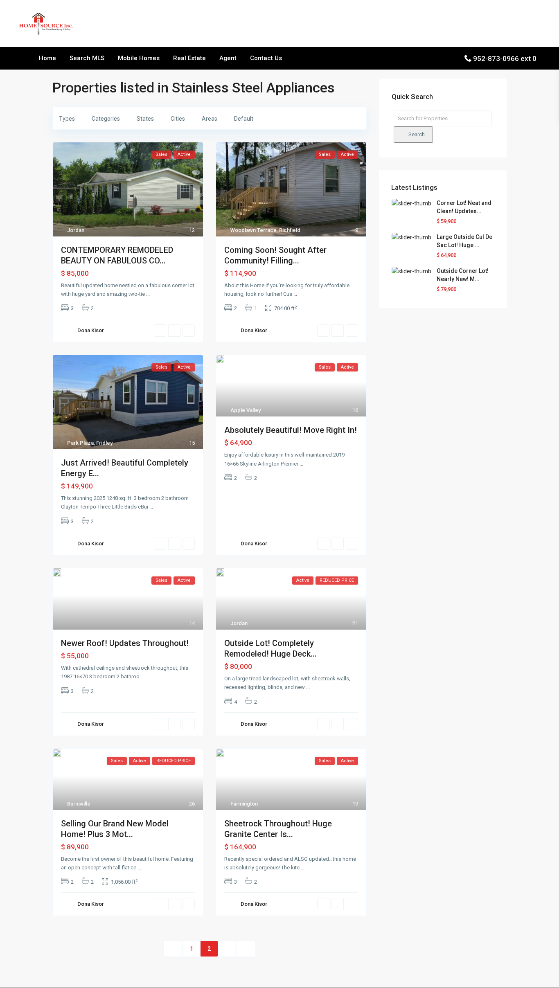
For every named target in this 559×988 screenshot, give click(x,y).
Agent (228, 58)
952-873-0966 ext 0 (504, 58)
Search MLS (87, 58)
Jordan (75, 230)
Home (47, 58)
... (148, 294)
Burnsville (78, 804)
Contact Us (266, 58)
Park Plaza (80, 443)
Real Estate (189, 58)
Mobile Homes (139, 58)
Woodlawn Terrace (253, 230)
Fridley (104, 443)
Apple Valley (245, 410)
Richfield (289, 230)
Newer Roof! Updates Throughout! (125, 643)
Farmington (244, 804)
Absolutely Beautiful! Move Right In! (290, 430)
